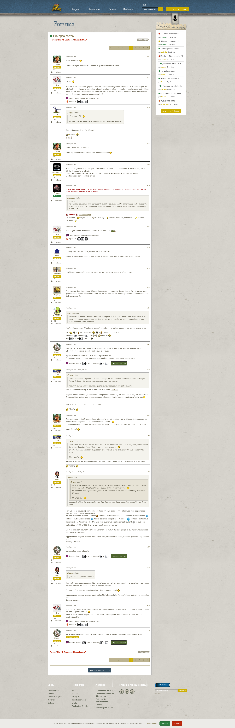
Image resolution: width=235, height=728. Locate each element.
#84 (148, 144)
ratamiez (70, 198)
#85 (148, 164)
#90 (148, 287)
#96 (148, 472)
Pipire (57, 480)
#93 (148, 370)
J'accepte (164, 723)
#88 (148, 247)
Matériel (51, 700)
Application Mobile (80, 706)
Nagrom (57, 352)
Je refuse (177, 723)
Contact (99, 704)
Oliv (57, 85)
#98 (148, 568)
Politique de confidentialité (102, 700)
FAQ (73, 690)
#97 (148, 547)
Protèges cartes (63, 36)
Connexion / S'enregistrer (178, 9)
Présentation (53, 690)
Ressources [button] (94, 9)
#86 (148, 185)
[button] (145, 5)
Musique (75, 696)
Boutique (128, 9)
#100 (148, 630)
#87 (148, 227)
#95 (148, 436)
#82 (148, 77)
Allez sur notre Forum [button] (171, 111)
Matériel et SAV (80, 40)
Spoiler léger (72, 637)
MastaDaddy (57, 316)
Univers (51, 693)
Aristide (57, 295)
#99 (148, 605)
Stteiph (57, 64)
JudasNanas (57, 273)
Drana (57, 255)
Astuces (115, 389)
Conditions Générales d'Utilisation (105, 694)
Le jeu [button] (75, 9)
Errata (74, 703)
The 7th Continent (65, 40)
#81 (148, 56)
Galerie (51, 703)
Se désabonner (161, 693)
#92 (148, 344)
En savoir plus (151, 723)
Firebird (57, 193)
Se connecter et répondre (100, 670)
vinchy (57, 374)
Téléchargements (79, 700)
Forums (112, 9)
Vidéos (75, 693)
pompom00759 (57, 172)
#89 (148, 268)
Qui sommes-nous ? (104, 690)
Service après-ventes (104, 707)
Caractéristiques (55, 696)
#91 (148, 308)
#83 (148, 107)
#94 (148, 415)
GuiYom (57, 114)
